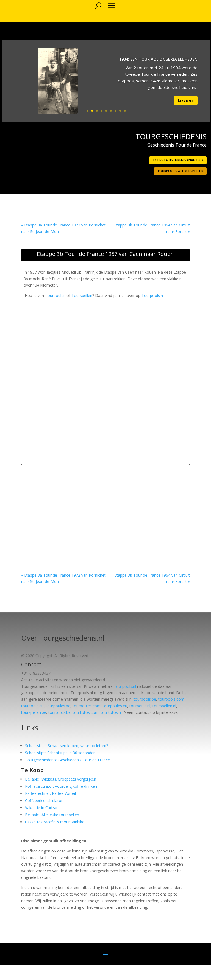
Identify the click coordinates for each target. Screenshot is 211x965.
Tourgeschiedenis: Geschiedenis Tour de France (67, 759)
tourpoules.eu (115, 705)
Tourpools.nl (152, 295)
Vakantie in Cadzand (43, 807)
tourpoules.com (87, 705)
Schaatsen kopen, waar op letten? (78, 745)
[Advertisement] (117, 337)
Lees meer (186, 100)
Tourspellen (81, 295)
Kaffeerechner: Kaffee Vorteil (50, 793)
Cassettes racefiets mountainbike (54, 821)
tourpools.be (145, 699)
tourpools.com (171, 699)
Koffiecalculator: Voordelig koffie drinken (61, 786)
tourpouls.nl (139, 705)
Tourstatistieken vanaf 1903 (177, 160)
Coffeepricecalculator (44, 800)
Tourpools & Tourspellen (180, 171)
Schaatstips (35, 752)
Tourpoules (55, 295)
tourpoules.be (58, 705)
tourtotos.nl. (112, 712)
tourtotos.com (86, 712)
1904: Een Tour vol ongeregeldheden (158, 59)
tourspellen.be (33, 712)
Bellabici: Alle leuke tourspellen (52, 814)
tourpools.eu (32, 705)
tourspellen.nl (164, 705)
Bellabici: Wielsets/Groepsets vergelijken (60, 779)
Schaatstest (35, 745)
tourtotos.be (59, 712)
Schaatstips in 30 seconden (71, 752)
